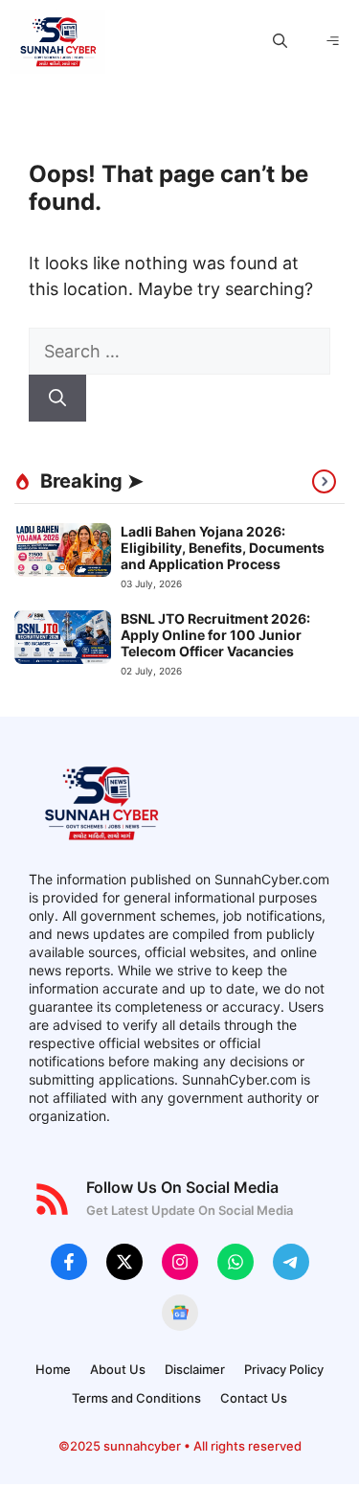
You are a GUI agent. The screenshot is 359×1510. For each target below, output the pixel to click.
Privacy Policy (284, 1369)
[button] (280, 41)
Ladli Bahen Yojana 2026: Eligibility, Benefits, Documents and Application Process (223, 547)
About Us (118, 1369)
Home (53, 1369)
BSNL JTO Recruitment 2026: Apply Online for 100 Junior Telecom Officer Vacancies (215, 634)
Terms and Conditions (136, 1398)
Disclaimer (195, 1369)
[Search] (57, 398)
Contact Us (253, 1398)
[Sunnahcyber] (57, 41)
